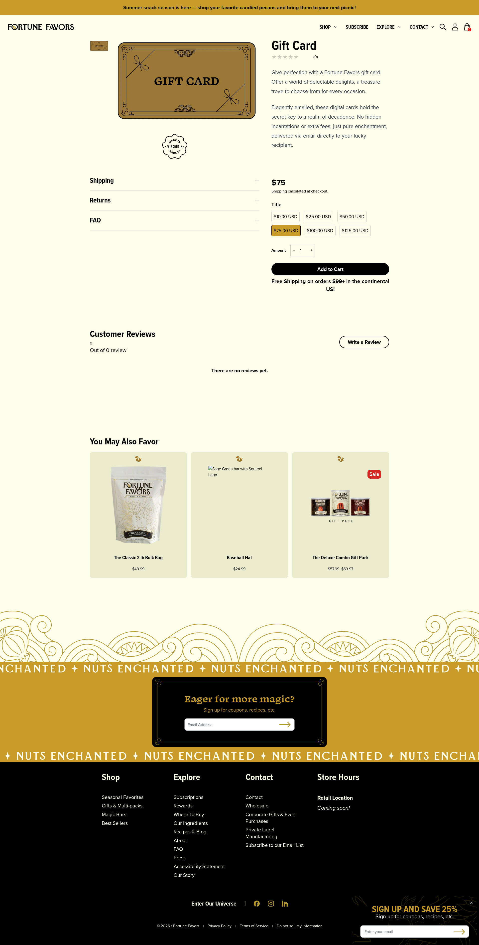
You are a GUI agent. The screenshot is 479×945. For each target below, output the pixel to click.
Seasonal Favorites (122, 797)
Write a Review (364, 342)
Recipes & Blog (190, 831)
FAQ (178, 849)
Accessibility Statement (199, 866)
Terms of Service (254, 926)
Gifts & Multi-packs (122, 805)
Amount (278, 250)
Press (180, 857)
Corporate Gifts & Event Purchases (271, 817)
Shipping (279, 191)
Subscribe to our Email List (274, 845)
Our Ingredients (191, 823)
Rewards (183, 805)
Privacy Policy (220, 926)
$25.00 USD (318, 216)
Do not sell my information (300, 926)
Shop (325, 27)
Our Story (184, 875)
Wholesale (256, 805)
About (180, 840)
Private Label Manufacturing (261, 833)
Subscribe (357, 27)
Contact (419, 27)
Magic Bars (114, 814)
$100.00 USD (320, 230)
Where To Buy (189, 814)
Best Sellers (115, 823)
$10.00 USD (285, 216)
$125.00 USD (355, 230)
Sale (374, 474)
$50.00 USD (352, 216)
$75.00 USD (286, 230)
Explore (385, 27)
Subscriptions (188, 797)
